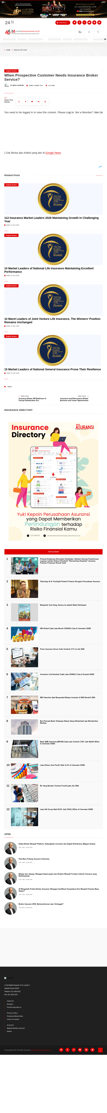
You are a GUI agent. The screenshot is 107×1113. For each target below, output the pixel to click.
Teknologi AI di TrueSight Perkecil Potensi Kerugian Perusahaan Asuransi (70, 581)
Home (8, 50)
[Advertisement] (53, 947)
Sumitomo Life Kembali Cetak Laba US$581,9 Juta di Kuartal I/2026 (67, 674)
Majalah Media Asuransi (16, 1028)
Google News (53, 152)
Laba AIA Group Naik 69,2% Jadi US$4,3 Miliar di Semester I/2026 (66, 809)
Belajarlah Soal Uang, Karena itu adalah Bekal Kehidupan (63, 605)
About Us (10, 1001)
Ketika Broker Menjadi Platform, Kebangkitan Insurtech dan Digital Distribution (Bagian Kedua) (57, 844)
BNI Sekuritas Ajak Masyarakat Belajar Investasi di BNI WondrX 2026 (67, 697)
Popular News (53, 552)
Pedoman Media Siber (15, 1016)
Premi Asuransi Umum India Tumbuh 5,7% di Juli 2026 (62, 649)
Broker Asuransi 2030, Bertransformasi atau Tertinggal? (41, 904)
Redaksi (10, 1004)
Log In (70, 112)
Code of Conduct (13, 1019)
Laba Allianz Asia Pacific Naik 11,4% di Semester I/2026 (62, 765)
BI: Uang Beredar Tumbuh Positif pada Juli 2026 (59, 786)
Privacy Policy (12, 1013)
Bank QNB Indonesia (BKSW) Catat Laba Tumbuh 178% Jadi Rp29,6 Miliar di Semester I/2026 (69, 743)
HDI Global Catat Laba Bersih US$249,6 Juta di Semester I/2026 (65, 628)
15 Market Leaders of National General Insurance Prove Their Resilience (52, 369)
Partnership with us (14, 1007)
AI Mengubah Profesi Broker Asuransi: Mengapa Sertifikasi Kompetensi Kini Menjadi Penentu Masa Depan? (59, 890)
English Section (20, 50)
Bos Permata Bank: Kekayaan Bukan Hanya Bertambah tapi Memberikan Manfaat (69, 722)
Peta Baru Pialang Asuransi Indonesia (34, 859)
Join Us (98, 112)
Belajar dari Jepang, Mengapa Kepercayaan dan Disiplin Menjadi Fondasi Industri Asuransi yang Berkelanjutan (58, 875)
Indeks (9, 1031)
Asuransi (10, 1025)
